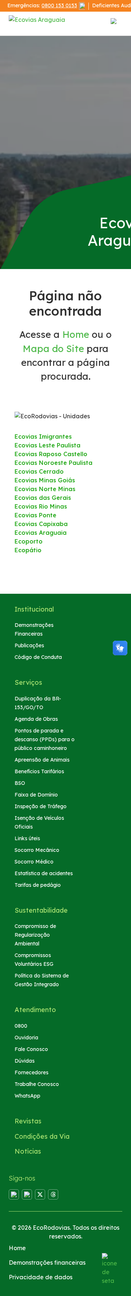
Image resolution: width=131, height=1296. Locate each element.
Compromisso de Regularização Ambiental (35, 935)
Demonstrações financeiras (47, 1262)
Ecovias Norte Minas (45, 489)
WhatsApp (27, 1095)
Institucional (34, 609)
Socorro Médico (34, 861)
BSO (20, 783)
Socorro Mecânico (37, 850)
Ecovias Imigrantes (43, 436)
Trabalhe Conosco (37, 1084)
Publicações (29, 645)
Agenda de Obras (36, 719)
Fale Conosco (31, 1049)
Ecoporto (29, 541)
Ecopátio (28, 550)
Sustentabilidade (41, 910)
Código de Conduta (38, 657)
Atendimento (35, 1009)
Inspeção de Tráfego (41, 806)
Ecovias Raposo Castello (51, 454)
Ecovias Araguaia (41, 532)
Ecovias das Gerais (43, 497)
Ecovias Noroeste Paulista (53, 462)
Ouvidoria (26, 1037)
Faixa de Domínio (36, 794)
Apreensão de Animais (42, 759)
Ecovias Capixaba (41, 524)
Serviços (28, 682)
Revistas (28, 1121)
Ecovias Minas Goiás (45, 480)
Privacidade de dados (40, 1277)
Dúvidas (25, 1061)
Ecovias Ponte (35, 515)
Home (75, 334)
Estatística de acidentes (44, 873)
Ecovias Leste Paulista (47, 445)
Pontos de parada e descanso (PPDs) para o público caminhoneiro (45, 739)
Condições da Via (42, 1136)
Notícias (28, 1151)
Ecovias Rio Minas (41, 506)
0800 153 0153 (59, 5)
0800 (21, 1026)
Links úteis (27, 838)
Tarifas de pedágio (38, 885)
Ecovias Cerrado (39, 471)
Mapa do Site (53, 348)
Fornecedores (31, 1072)
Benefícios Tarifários (39, 771)
